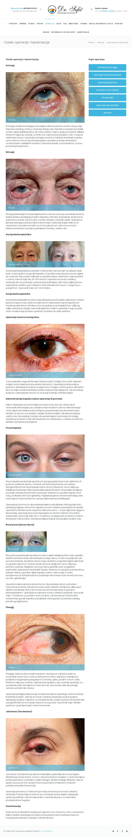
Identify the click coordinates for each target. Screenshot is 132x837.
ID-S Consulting (45, 831)
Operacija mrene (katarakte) (107, 75)
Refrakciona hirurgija (107, 67)
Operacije (100, 42)
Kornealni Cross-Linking (107, 90)
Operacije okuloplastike (107, 105)
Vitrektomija (107, 97)
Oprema (107, 112)
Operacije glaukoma (107, 82)
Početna (91, 42)
